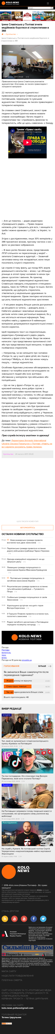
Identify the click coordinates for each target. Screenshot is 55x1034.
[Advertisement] (21, 187)
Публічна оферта (12, 980)
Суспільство (8, 454)
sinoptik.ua (27, 660)
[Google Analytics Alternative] (7, 1024)
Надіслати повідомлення (18, 975)
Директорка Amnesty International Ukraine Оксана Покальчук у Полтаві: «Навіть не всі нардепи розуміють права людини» (27, 443)
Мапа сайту (9, 971)
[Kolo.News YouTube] (27, 637)
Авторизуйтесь (27, 528)
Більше (42, 666)
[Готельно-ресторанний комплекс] (27, 16)
